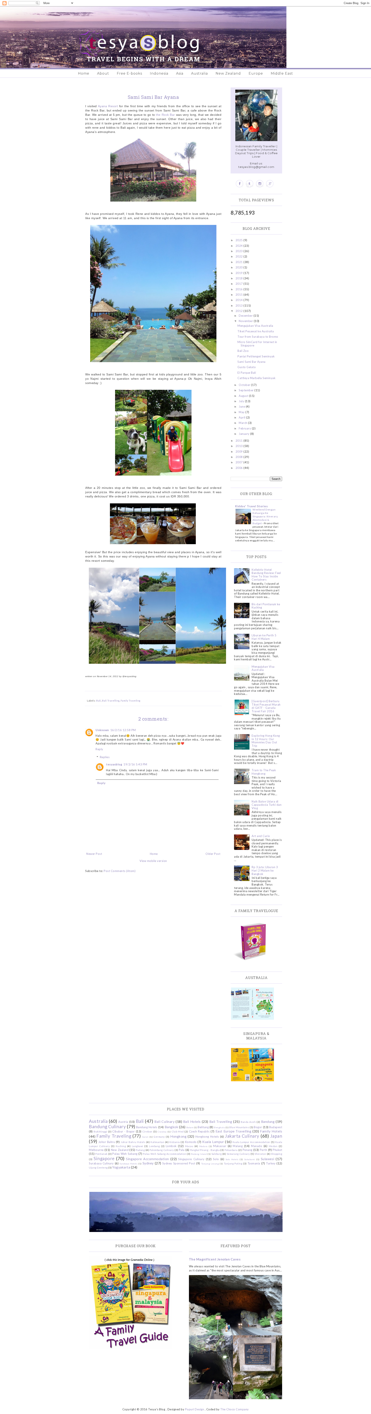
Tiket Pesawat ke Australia (255, 331)
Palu (182, 1150)
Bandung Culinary (107, 1126)
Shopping (276, 1153)
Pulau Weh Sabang (124, 1153)
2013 (240, 305)
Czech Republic (199, 1131)
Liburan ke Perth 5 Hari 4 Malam (264, 637)
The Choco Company (234, 1409)
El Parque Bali (246, 372)
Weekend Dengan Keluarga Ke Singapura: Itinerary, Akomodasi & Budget (265, 516)
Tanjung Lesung (210, 1163)
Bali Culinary (164, 1121)
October (245, 385)
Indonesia (159, 73)
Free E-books (129, 73)
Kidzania (174, 1141)
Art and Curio (261, 836)
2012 (240, 311)
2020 (240, 267)
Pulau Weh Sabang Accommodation (164, 1153)
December (246, 315)
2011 (240, 440)
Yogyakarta (121, 1167)
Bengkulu (219, 1127)
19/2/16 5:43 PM (135, 764)
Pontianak (101, 1153)
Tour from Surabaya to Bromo (257, 336)
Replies (105, 757)
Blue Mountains (239, 1127)
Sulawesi (267, 1159)
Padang (140, 1149)
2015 (240, 294)
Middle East (282, 73)
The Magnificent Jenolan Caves (215, 1259)
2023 (240, 251)
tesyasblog (114, 764)
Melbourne (96, 1150)
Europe (256, 73)
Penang (247, 1150)
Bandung (268, 1121)
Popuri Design (194, 1409)
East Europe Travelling (234, 1131)
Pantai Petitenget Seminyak (256, 356)
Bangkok (171, 1127)
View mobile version (153, 861)
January (244, 433)
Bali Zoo (243, 350)
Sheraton (260, 1153)
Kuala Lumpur (213, 1142)
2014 (240, 300)
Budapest (275, 1127)
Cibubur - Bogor (123, 1131)
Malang (238, 1146)
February (245, 428)
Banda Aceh (248, 1121)
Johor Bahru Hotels (133, 1141)
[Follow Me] (249, 183)
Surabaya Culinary (101, 1163)
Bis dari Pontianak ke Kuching (266, 605)
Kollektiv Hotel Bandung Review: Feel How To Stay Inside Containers (266, 574)
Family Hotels (271, 1131)
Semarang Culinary (238, 1153)
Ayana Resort (108, 106)
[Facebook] (239, 183)
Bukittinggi (100, 1131)
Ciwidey (162, 1131)
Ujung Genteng (98, 1167)
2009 (240, 451)
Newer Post (94, 853)
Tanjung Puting (233, 1163)
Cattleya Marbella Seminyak (256, 378)
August (244, 396)
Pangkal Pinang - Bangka (205, 1149)
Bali (98, 700)
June (242, 406)
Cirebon (147, 1131)
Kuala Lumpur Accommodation (251, 1141)
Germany (159, 1136)
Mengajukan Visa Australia (255, 325)
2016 (240, 289)
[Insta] (259, 183)
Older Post (212, 853)
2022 (240, 256)
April (242, 417)
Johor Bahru (106, 1142)
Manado (256, 1146)
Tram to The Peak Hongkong (264, 771)
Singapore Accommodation (147, 1159)
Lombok (171, 1146)
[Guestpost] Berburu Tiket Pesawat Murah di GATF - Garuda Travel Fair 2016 (266, 706)
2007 (240, 462)
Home (83, 73)
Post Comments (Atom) (119, 871)
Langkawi (137, 1145)
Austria (123, 1121)
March (243, 423)
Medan (273, 1145)
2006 (240, 468)
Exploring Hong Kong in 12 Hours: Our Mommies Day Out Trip (266, 740)
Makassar (219, 1146)
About (103, 73)
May (242, 412)
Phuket (277, 1150)
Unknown (102, 730)
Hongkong (178, 1136)
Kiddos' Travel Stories (251, 506)
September (246, 390)
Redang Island (199, 1154)
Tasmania (254, 1163)
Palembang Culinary (162, 1149)
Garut (145, 1136)
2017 (240, 283)
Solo (216, 1159)
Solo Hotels (232, 1159)
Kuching (121, 1145)
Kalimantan (157, 1141)
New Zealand (228, 73)
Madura (203, 1146)
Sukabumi (249, 1159)
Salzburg (216, 1153)
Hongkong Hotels (207, 1136)
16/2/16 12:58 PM (123, 730)
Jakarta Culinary (242, 1135)
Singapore (104, 1158)
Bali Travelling (111, 700)
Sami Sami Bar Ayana (251, 361)
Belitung (203, 1127)
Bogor (258, 1127)
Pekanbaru (231, 1149)
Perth (263, 1150)
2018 (240, 278)
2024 (240, 245)
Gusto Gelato (246, 367)
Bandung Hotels (146, 1127)
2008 (240, 457)
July (242, 401)
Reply (99, 749)
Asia (179, 73)
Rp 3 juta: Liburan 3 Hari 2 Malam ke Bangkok (265, 870)
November (246, 321)
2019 (240, 273)
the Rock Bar (165, 114)
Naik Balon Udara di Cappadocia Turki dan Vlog (266, 805)
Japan (276, 1135)
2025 (240, 240)
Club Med (178, 1131)
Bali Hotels (192, 1121)
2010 (240, 446)
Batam (189, 1127)
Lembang (154, 1145)
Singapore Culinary (191, 1159)
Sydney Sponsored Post (178, 1163)
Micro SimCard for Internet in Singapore (257, 343)
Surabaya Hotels (128, 1163)
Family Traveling (130, 700)
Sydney (148, 1163)
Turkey (270, 1163)
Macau (189, 1145)
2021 (240, 262)
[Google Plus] (270, 183)
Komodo (191, 1142)
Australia (199, 73)
